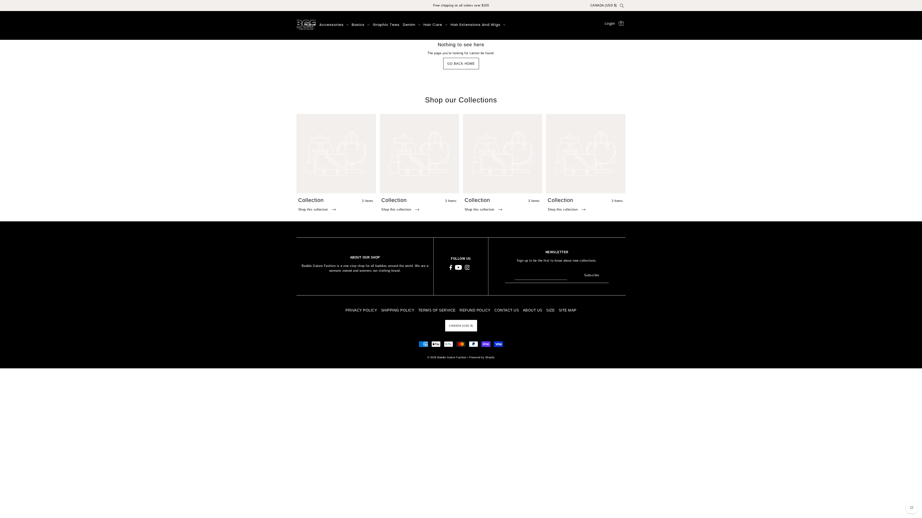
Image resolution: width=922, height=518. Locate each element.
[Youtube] (458, 267)
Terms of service (437, 310)
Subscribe (591, 275)
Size (550, 310)
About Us (532, 310)
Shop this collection (313, 209)
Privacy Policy (361, 310)
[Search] (621, 5)
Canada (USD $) (603, 5)
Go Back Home (461, 63)
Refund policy (475, 310)
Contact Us (506, 310)
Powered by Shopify (482, 357)
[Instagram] (467, 267)
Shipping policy (397, 310)
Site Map (567, 310)
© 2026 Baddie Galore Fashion (447, 357)
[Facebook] (450, 267)
